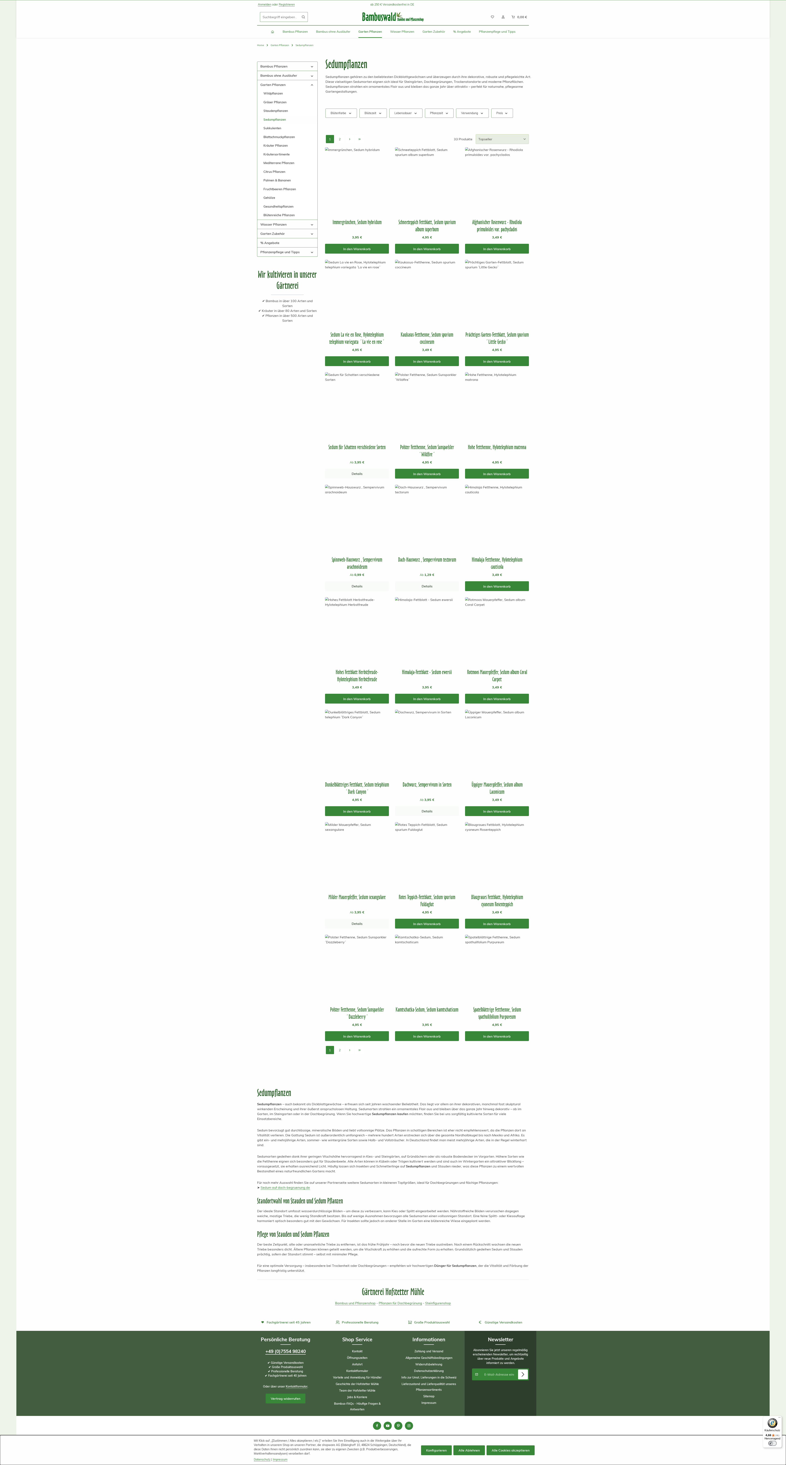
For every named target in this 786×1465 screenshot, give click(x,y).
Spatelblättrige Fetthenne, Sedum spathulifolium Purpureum (497, 1013)
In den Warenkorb (357, 249)
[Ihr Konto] (503, 17)
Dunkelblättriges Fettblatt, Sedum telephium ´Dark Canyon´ (357, 788)
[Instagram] (409, 1426)
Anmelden (264, 4)
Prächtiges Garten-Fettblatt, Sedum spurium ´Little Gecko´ (497, 338)
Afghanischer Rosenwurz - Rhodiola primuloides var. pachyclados (497, 225)
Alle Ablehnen (469, 1450)
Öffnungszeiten (357, 1358)
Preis (499, 113)
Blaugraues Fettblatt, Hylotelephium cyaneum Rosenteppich (497, 900)
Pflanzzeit (436, 113)
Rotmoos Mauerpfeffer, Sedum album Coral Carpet (497, 675)
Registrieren (287, 4)
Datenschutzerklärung (429, 1371)
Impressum (428, 1403)
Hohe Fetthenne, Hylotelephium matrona (497, 447)
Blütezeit (370, 113)
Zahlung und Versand (428, 1351)
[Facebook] (377, 1426)
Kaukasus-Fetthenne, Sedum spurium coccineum (427, 338)
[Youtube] (388, 1426)
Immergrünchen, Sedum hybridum (357, 222)
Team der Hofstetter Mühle (357, 1390)
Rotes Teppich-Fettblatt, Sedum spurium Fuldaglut (427, 900)
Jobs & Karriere (357, 1397)
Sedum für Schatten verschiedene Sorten (357, 447)
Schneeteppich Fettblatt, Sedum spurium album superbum (427, 225)
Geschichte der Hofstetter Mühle (357, 1384)
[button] (312, 66)
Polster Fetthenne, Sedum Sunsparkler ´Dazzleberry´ (357, 1013)
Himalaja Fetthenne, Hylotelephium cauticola (497, 563)
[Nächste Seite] (350, 139)
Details (357, 474)
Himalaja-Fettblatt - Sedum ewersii (427, 672)
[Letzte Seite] (359, 139)
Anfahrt (357, 1364)
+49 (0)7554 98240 (285, 1351)
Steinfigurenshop (438, 1303)
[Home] (273, 32)
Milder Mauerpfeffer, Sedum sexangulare (357, 897)
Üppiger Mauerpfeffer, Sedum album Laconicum (497, 788)
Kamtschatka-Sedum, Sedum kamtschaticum (427, 1009)
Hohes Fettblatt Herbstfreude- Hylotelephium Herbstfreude (357, 675)
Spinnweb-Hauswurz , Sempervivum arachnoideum (357, 563)
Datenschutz (262, 1459)
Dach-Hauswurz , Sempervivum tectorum (427, 559)
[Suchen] (303, 17)
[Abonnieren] (523, 1374)
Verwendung (469, 113)
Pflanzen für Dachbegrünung (400, 1303)
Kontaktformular (296, 1386)
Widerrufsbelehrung (428, 1364)
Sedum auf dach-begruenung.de (285, 1187)
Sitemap (429, 1396)
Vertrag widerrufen (285, 1398)
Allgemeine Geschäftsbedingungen (428, 1358)
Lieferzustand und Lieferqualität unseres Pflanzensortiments (429, 1387)
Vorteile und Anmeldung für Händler (357, 1377)
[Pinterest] (398, 1426)
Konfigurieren (436, 1450)
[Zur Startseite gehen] (393, 17)
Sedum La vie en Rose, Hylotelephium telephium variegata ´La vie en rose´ (357, 338)
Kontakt (357, 1351)
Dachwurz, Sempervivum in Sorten (427, 784)
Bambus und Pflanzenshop (355, 1303)
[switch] (772, 1443)
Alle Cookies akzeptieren (511, 1450)
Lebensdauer (403, 113)
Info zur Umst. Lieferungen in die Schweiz (428, 1377)
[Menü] (779, 1418)
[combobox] (279, 17)
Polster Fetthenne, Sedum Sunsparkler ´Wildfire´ (427, 450)
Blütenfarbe (338, 113)
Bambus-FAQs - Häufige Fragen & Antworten (357, 1406)
